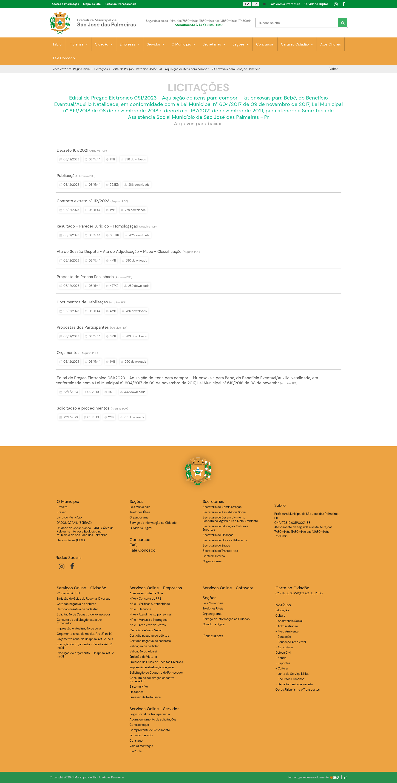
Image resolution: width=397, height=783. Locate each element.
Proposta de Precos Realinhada (85, 276)
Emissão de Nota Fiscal (145, 697)
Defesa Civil (283, 652)
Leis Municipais (140, 507)
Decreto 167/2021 (72, 150)
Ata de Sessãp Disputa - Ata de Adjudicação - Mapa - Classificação (119, 251)
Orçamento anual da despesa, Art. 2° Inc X (85, 639)
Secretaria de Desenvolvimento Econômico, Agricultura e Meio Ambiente (230, 519)
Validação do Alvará (143, 651)
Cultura (280, 615)
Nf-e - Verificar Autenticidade (150, 604)
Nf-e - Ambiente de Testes (148, 625)
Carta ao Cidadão (295, 44)
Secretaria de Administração (222, 507)
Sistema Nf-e (139, 686)
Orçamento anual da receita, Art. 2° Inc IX (84, 633)
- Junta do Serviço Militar (292, 673)
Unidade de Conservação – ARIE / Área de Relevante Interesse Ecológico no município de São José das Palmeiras (85, 531)
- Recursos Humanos (289, 679)
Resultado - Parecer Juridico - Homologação (97, 226)
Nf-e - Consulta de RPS (145, 598)
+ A (247, 4)
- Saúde (280, 658)
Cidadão (102, 44)
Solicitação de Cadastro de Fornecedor (83, 614)
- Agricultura (284, 647)
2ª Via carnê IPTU (68, 593)
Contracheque (139, 724)
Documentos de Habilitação (82, 302)
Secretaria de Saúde (216, 545)
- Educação (283, 636)
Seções (239, 44)
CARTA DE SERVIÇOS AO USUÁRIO (299, 593)
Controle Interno (214, 556)
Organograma (139, 517)
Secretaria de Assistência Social (224, 512)
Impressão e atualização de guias (79, 628)
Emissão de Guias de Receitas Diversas (83, 598)
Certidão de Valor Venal (146, 630)
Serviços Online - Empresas (156, 588)
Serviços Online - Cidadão (81, 588)
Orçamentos (68, 352)
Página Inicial (81, 69)
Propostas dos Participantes (83, 327)
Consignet (136, 740)
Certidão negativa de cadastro (77, 609)
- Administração (286, 626)
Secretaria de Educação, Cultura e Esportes (225, 527)
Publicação (67, 175)
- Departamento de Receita (294, 684)
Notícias (283, 605)
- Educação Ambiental (290, 642)
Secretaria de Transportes (220, 550)
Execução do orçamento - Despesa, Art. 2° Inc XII (85, 654)
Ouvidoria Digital (316, 4)
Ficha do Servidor (141, 735)
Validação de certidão (144, 646)
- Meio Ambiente (286, 631)
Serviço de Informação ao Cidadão (153, 522)
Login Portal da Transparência (150, 714)
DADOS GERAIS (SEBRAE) (74, 522)
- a (255, 4)
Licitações (101, 69)
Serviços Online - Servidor (154, 709)
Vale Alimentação (141, 746)
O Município (182, 44)
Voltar (333, 69)
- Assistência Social (289, 621)
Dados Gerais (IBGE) (71, 540)
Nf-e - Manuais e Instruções (148, 619)
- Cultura (281, 668)
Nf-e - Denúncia (140, 609)
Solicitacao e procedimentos (83, 408)
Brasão (61, 512)
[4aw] (334, 777)
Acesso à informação (65, 4)
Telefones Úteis (140, 512)
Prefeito (62, 507)
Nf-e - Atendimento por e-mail (151, 614)
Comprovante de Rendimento (150, 730)
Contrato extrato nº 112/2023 (83, 200)
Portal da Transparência (120, 4)
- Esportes (282, 663)
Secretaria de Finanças (218, 535)
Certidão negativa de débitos (76, 604)
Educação (282, 610)
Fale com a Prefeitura (285, 4)
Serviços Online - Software (228, 588)
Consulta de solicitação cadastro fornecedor (79, 621)
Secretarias (212, 44)
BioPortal (136, 751)
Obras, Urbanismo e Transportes (297, 689)
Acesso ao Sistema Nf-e (146, 593)
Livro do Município (69, 517)
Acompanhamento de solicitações (153, 719)
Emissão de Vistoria (143, 656)
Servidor (154, 44)
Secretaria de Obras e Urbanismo (225, 540)
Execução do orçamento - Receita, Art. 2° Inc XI (84, 646)
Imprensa (76, 44)
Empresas (128, 44)
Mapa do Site (92, 4)
